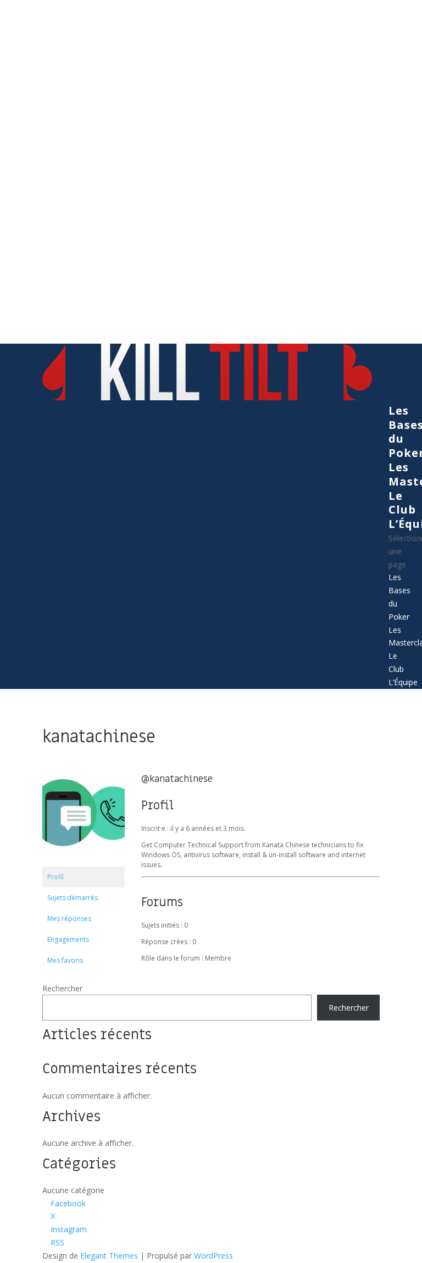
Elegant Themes (109, 1255)
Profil (55, 876)
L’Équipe (403, 682)
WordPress (213, 1255)
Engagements (68, 939)
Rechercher (62, 988)
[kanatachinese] (83, 861)
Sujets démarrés (72, 897)
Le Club (402, 502)
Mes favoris (65, 960)
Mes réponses (69, 918)
